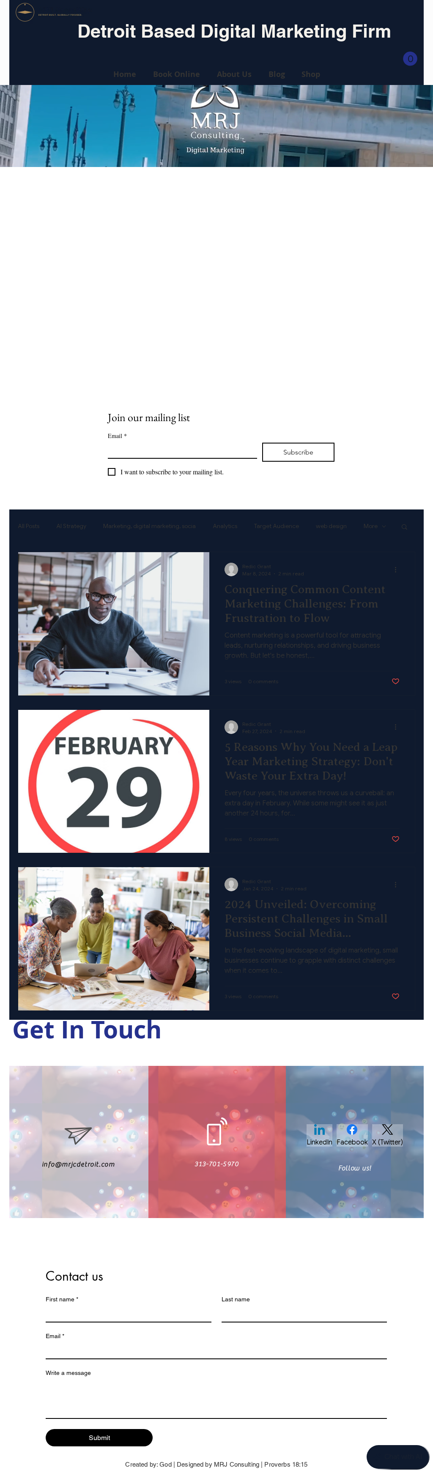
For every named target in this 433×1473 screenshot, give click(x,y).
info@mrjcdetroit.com (78, 1164)
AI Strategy (71, 526)
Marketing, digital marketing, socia (149, 526)
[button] (410, 59)
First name (62, 1299)
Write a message (68, 1372)
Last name (236, 1299)
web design (331, 526)
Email (117, 435)
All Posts (28, 526)
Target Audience (276, 526)
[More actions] (398, 569)
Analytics (225, 526)
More (371, 526)
